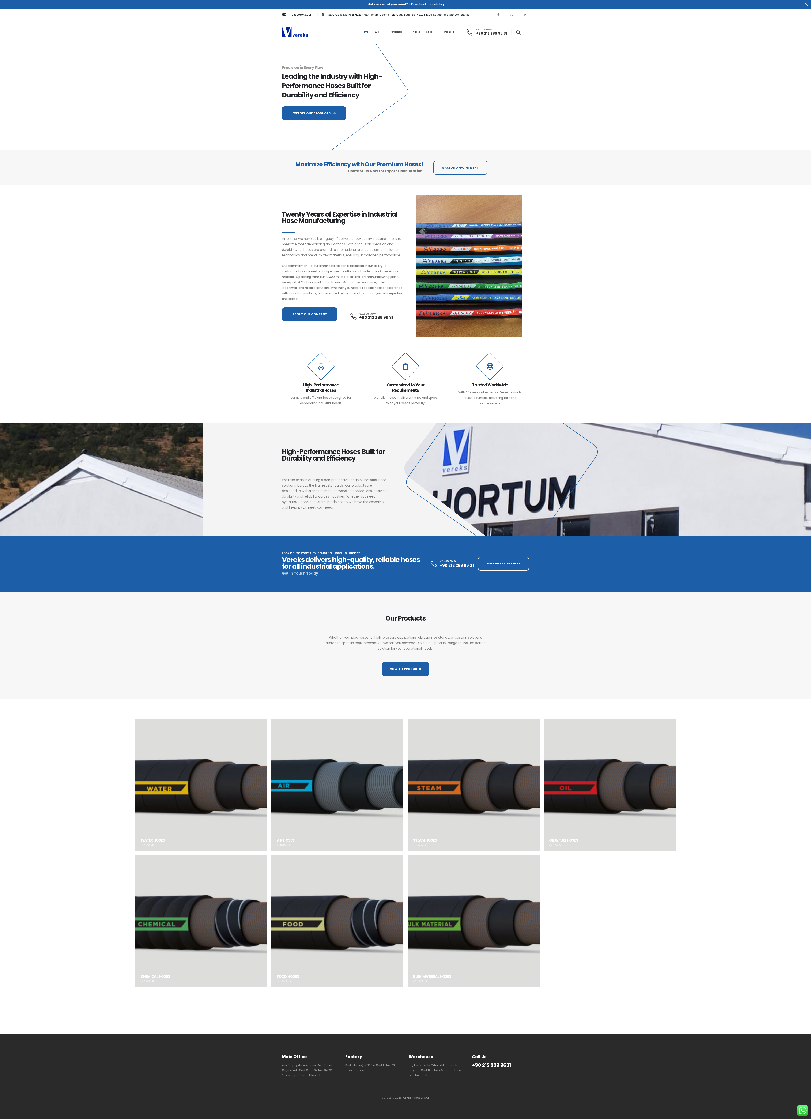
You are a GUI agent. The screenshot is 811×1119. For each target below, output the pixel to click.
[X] (512, 15)
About (379, 32)
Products (398, 32)
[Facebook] (498, 15)
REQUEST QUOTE (423, 32)
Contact (447, 32)
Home (365, 32)
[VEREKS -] (295, 32)
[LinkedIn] (525, 15)
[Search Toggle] (518, 32)
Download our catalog (427, 4)
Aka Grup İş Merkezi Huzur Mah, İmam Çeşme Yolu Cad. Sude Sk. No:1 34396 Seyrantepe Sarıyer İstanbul (398, 14)
